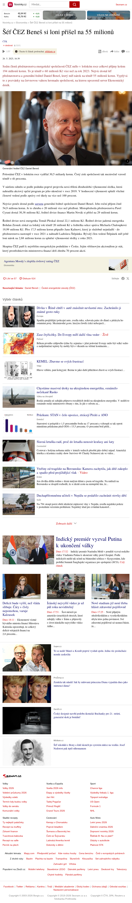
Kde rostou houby (67, 853)
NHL (92, 810)
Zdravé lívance (10, 831)
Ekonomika (9, 265)
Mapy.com (29, 853)
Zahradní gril (59, 864)
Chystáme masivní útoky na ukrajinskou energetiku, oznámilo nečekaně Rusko (77, 390)
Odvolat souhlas (118, 886)
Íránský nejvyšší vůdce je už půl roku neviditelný (65, 605)
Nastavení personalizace (66, 889)
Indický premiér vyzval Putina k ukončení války (89, 542)
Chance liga (96, 788)
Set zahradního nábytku (107, 858)
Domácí (40, 419)
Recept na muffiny (12, 827)
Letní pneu (93, 869)
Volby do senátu (11, 806)
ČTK (5, 41)
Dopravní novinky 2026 (102, 831)
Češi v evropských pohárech (110, 853)
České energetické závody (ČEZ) (58, 288)
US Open (94, 801)
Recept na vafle (11, 840)
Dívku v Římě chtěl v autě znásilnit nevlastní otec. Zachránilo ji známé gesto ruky (79, 310)
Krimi (39, 477)
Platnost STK (96, 845)
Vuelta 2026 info (54, 788)
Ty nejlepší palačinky (13, 822)
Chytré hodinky (55, 874)
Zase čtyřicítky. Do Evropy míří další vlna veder (68, 334)
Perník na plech (11, 845)
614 (127, 51)
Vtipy (39, 366)
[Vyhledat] (74, 4)
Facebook (9, 886)
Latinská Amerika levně (58, 840)
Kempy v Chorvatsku (56, 822)
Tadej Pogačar (53, 801)
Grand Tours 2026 (55, 810)
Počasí (40, 339)
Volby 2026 (8, 788)
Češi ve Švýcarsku (55, 836)
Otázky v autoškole (99, 840)
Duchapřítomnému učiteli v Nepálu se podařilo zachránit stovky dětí (82, 495)
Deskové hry (107, 869)
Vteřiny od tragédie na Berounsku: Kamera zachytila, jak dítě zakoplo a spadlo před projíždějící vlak (82, 470)
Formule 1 (95, 806)
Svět (39, 500)
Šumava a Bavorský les (58, 831)
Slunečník (75, 858)
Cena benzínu (86, 853)
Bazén (29, 858)
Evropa (40, 316)
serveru (39, 204)
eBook (105, 51)
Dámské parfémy (76, 869)
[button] (66, 128)
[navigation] (3, 4)
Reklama (30, 886)
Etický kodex (83, 886)
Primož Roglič (53, 806)
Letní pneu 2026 (98, 822)
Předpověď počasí (46, 853)
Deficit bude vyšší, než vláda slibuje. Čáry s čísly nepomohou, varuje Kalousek (21, 609)
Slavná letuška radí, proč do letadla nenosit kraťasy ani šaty (75, 441)
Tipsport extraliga (99, 797)
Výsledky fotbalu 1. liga (101, 792)
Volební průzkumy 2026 (15, 792)
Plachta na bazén (44, 858)
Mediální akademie (64, 886)
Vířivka (72, 864)
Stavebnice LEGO (56, 869)
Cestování (41, 446)
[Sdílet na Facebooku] (123, 278)
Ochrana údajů (99, 886)
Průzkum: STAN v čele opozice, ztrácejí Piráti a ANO (72, 415)
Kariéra (41, 886)
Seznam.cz (121, 4)
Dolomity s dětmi (54, 845)
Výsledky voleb (10, 797)
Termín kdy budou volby (15, 801)
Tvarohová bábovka (13, 836)
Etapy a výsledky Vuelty (58, 792)
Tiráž (49, 886)
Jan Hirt (50, 797)
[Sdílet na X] (127, 278)
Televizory (122, 869)
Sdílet (116, 51)
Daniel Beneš (31, 288)
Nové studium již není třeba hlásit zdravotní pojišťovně (109, 605)
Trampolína (61, 858)
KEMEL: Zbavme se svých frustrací (60, 361)
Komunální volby (11, 810)
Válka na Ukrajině (45, 396)
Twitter (19, 886)
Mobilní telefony (36, 869)
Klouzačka (87, 858)
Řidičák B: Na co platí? (101, 836)
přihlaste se (50, 51)
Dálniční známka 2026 (101, 827)
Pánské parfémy (73, 874)
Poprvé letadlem (54, 827)
